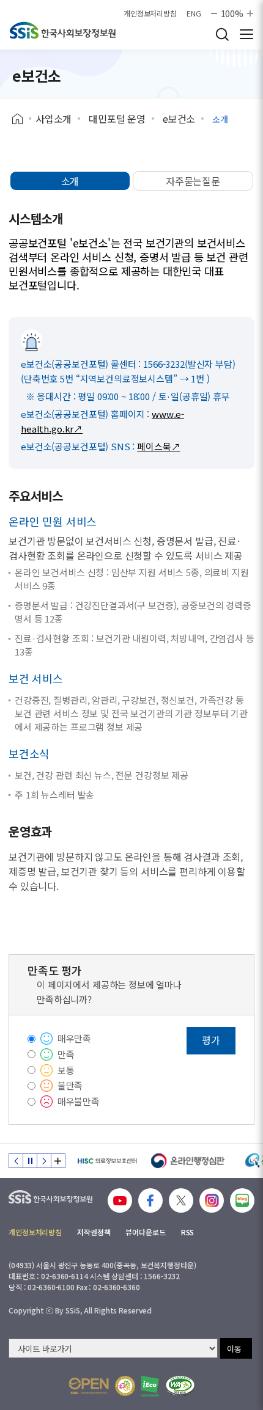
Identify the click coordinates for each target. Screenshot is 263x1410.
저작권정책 (93, 1232)
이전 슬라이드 (16, 1160)
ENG (194, 13)
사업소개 (53, 118)
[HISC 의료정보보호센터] (106, 1160)
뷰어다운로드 (145, 1232)
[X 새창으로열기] (181, 1200)
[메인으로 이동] (63, 30)
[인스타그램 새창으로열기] (211, 1200)
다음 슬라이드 (44, 1160)
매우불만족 (78, 1101)
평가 (211, 1039)
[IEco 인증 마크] (150, 1386)
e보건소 (179, 118)
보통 (66, 1070)
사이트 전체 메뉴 (246, 34)
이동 (234, 1348)
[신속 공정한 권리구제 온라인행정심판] (188, 1160)
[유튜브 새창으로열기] (120, 1200)
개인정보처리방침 (150, 13)
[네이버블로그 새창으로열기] (242, 1200)
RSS (187, 1232)
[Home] (21, 119)
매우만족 (74, 1038)
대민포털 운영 (117, 118)
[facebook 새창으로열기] (150, 1200)
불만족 (70, 1085)
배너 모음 (58, 1160)
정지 (30, 1160)
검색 (222, 34)
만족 (66, 1054)
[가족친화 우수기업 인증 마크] (125, 1386)
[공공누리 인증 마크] (89, 1386)
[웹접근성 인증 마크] (180, 1386)
